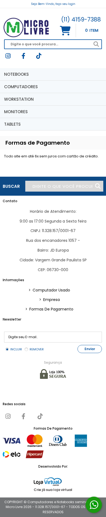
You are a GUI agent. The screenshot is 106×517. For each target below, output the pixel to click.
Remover (37, 349)
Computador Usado (49, 290)
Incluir (16, 349)
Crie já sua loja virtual (53, 489)
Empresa (49, 299)
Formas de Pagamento (49, 309)
